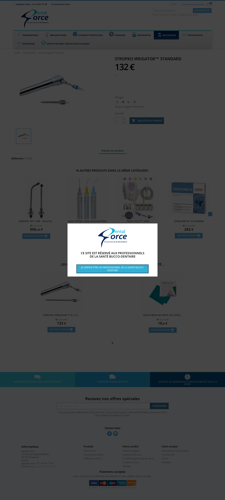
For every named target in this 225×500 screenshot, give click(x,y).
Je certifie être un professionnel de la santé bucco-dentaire (112, 269)
